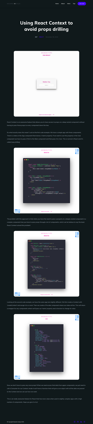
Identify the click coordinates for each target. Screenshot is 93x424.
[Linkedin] (81, 422)
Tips (74, 3)
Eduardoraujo (13, 3)
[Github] (78, 422)
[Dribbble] (84, 422)
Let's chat (81, 3)
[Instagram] (75, 422)
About (63, 3)
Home (57, 3)
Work (68, 3)
